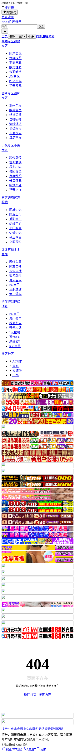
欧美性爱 (15, 67)
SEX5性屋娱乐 (11, 21)
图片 (22, 36)
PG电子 (14, 284)
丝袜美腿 (15, 114)
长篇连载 (15, 180)
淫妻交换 (15, 190)
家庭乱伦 (15, 176)
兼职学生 (15, 219)
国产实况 (15, 53)
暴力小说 (15, 167)
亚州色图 (15, 105)
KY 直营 (15, 346)
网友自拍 (15, 266)
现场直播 (15, 271)
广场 (15, 375)
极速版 (17, 370)
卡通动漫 (15, 72)
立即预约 (15, 242)
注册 (11, 17)
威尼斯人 (15, 323)
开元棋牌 (15, 327)
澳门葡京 (15, 318)
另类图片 (15, 128)
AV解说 (14, 76)
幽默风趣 (15, 185)
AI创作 (17, 361)
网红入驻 (15, 262)
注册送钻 (15, 289)
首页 (5, 36)
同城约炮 (15, 209)
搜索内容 (45, 694)
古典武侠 (15, 162)
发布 (15, 366)
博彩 (51, 36)
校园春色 (15, 171)
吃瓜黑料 (15, 81)
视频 (12, 36)
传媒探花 (15, 58)
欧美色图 (15, 110)
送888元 (14, 341)
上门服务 (15, 228)
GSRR (19, 744)
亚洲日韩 (15, 62)
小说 (31, 36)
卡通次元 (15, 133)
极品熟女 (15, 137)
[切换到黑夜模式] (5, 31)
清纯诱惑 (15, 124)
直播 (45, 36)
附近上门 (15, 214)
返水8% (14, 337)
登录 (5, 17)
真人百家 (15, 280)
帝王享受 (15, 237)
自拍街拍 (15, 119)
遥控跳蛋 (15, 275)
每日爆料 (15, 294)
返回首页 (30, 694)
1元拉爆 (14, 332)
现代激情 (15, 157)
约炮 (39, 36)
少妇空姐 (15, 223)
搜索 (41, 26)
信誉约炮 (15, 232)
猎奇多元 (15, 85)
